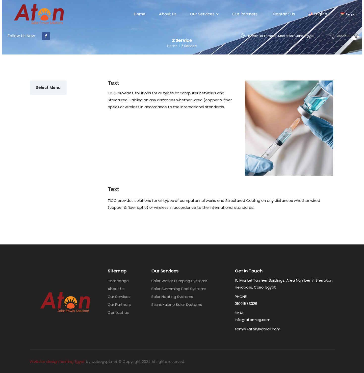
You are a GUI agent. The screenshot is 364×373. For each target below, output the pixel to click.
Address (243, 273)
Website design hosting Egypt (57, 361)
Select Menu (48, 87)
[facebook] (46, 36)
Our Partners (246, 14)
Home (139, 14)
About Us (168, 14)
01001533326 (347, 35)
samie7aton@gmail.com (257, 329)
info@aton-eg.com (252, 319)
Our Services (202, 14)
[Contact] (333, 35)
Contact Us (284, 14)
